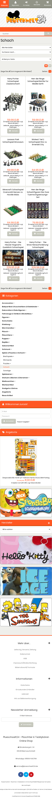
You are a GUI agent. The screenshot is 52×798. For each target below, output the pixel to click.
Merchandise (8, 328)
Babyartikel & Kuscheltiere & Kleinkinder (20, 306)
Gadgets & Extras (10, 388)
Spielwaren (7, 374)
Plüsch (5, 331)
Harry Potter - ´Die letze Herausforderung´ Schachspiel (38, 245)
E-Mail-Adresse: (26, 716)
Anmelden (26, 5)
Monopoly (7, 360)
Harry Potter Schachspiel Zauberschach (13, 81)
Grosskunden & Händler (25, 689)
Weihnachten (8, 381)
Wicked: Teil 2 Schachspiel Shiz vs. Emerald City (38, 142)
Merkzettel (37, 5)
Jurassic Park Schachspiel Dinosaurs (13, 140)
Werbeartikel (8, 385)
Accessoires (7, 303)
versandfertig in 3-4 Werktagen (16, 126)
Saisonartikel (8, 346)
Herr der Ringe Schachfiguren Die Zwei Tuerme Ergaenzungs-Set (38, 193)
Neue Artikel (7, 395)
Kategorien (4, 5)
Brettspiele (8, 356)
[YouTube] (31, 774)
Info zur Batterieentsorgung (25, 698)
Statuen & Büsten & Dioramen (15, 377)
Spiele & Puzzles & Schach (13, 353)
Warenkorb (47, 5)
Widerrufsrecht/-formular (25, 667)
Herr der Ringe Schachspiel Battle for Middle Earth (38, 81)
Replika (5, 342)
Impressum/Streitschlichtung (25, 663)
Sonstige (7, 370)
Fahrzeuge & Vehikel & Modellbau (17, 314)
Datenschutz (25, 654)
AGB (25, 658)
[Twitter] (26, 774)
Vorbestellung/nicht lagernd (16, 229)
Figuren (5, 317)
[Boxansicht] (46, 65)
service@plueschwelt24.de (27, 766)
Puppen (5, 338)
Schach (6, 367)
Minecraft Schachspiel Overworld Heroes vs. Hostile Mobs (13, 192)
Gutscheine (7, 321)
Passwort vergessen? (23, 422)
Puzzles (6, 363)
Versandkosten (13, 123)
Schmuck (6, 349)
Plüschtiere (7, 335)
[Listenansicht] (49, 65)
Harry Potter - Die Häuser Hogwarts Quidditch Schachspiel (13, 245)
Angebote (6, 392)
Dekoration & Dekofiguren (13, 310)
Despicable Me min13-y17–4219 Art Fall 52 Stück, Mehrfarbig (26, 478)
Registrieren (15, 5)
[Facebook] (21, 774)
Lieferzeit (25, 694)
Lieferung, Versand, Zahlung (25, 650)
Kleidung (6, 324)
